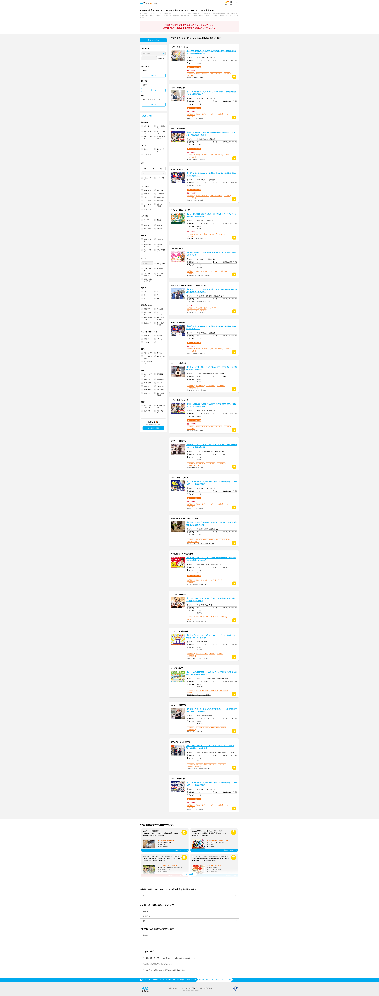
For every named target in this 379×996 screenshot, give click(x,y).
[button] (189, 935)
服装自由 (146, 339)
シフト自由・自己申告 (147, 274)
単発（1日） (147, 126)
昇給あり (159, 383)
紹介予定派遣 (147, 228)
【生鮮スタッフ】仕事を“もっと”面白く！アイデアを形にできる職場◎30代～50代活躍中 (211, 368)
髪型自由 (159, 335)
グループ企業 (199, 988)
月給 (161, 169)
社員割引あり (161, 386)
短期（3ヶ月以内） (161, 132)
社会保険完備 (147, 389)
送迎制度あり (161, 379)
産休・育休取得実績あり (161, 394)
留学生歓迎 (160, 200)
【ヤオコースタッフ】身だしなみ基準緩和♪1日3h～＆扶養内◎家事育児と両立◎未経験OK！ (211, 710)
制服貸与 (146, 386)
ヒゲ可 (159, 342)
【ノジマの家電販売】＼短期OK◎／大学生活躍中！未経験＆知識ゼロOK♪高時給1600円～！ (211, 52)
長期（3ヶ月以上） (148, 137)
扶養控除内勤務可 (147, 240)
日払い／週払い (161, 178)
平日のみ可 (160, 268)
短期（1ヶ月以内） (148, 132)
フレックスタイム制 (161, 274)
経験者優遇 (147, 411)
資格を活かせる (161, 412)
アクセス (177, 988)
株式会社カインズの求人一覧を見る (196, 238)
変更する (153, 75)
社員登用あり (161, 389)
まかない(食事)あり (148, 375)
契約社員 (146, 225)
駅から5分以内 (148, 353)
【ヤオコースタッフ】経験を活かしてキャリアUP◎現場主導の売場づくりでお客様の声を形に (211, 446)
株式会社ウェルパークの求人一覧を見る (197, 658)
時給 (145, 169)
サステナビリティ (185, 988)
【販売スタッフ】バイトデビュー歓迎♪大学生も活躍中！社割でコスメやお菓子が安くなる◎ (211, 559)
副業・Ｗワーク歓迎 (161, 205)
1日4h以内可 (160, 239)
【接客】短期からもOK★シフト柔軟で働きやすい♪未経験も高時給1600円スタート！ (211, 174)
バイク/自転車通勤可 (148, 357)
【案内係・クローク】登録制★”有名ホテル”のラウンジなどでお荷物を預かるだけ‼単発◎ (211, 523)
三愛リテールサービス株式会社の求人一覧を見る (200, 768)
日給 (153, 169)
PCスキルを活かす (161, 406)
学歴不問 (146, 197)
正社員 (159, 220)
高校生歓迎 (160, 190)
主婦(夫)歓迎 (160, 197)
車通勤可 (159, 353)
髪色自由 (146, 335)
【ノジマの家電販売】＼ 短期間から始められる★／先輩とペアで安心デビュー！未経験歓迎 (211, 483)
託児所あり (147, 393)
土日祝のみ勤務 (147, 269)
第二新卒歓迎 (147, 209)
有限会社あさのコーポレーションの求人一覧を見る (200, 544)
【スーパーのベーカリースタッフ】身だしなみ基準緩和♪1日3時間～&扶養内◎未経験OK (211, 599)
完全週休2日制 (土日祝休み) (148, 280)
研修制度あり (161, 374)
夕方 (158, 295)
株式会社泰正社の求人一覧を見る (196, 312)
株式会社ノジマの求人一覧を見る (196, 77)
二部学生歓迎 (161, 193)
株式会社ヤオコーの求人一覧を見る (196, 390)
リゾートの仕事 (147, 251)
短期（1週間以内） (161, 127)
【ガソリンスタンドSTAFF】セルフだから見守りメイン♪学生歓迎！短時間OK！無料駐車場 (210, 747)
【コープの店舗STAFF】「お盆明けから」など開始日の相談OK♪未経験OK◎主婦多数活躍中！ (211, 673)
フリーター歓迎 (147, 205)
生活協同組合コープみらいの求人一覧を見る (199, 275)
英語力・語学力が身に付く (161, 357)
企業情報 (171, 988)
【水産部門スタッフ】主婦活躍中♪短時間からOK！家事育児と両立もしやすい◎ (211, 254)
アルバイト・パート (147, 221)
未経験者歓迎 (147, 190)
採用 (193, 988)
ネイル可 (146, 342)
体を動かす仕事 (147, 245)
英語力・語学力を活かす (147, 406)
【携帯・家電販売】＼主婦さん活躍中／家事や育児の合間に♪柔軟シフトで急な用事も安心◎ (211, 134)
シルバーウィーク (147, 155)
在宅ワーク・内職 (161, 245)
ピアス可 (159, 339)
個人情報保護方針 (208, 988)
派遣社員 (159, 225)
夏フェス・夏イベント (161, 150)
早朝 (145, 291)
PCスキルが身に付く (148, 362)
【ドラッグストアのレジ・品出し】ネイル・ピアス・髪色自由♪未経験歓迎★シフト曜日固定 (211, 636)
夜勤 (158, 298)
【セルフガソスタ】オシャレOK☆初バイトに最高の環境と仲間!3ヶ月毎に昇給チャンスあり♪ (211, 290)
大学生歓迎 (147, 193)
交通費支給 (147, 379)
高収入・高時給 (147, 178)
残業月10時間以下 (161, 251)
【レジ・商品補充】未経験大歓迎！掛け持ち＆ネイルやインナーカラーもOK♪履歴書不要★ (211, 215)
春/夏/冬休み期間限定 (161, 137)
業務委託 (159, 228)
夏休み (146, 149)
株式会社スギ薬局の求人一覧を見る (196, 584)
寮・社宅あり (147, 383)
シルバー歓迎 (147, 200)
